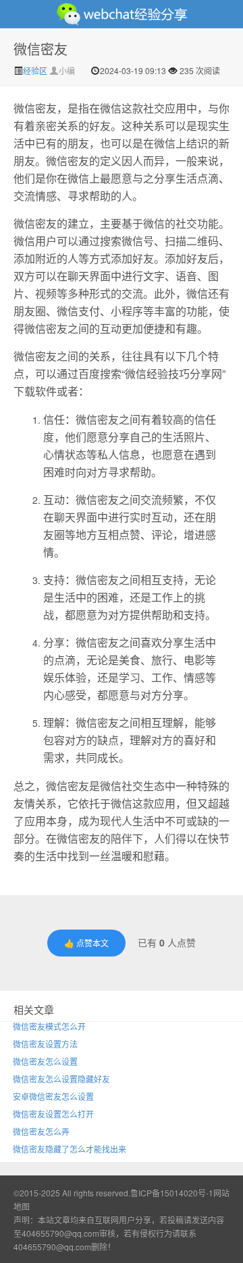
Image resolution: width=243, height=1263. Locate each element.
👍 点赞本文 (86, 942)
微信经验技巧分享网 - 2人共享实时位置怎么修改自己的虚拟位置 (121, 14)
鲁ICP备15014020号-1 (171, 1192)
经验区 (36, 70)
